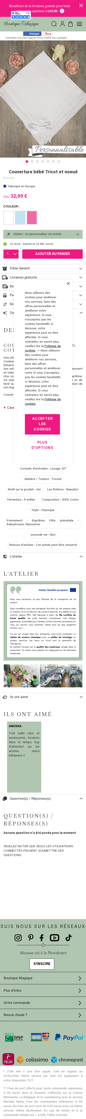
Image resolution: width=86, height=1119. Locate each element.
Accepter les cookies (42, 424)
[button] (27, 161)
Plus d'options (42, 445)
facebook (41, 938)
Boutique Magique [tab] (18, 978)
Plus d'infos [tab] (12, 991)
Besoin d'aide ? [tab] (15, 1015)
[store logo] (21, 24)
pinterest (30, 938)
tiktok (68, 938)
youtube (54, 938)
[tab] (43, 234)
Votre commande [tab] (17, 1003)
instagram (18, 938)
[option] (8, 218)
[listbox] (43, 218)
